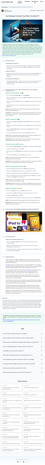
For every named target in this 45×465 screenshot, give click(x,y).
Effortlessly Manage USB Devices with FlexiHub (32, 415)
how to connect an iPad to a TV (9, 55)
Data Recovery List (35, 2)
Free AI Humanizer (19, 2)
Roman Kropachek (8, 11)
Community (27, 1)
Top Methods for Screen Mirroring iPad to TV (32, 408)
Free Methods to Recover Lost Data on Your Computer (11, 415)
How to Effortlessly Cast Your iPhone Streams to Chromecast (10, 450)
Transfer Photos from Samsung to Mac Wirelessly (11, 422)
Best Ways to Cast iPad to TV (30, 394)
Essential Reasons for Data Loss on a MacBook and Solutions (10, 430)
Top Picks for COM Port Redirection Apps (33, 443)
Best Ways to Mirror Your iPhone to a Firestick (32, 437)
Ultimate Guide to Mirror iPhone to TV (32, 400)
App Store (27, 95)
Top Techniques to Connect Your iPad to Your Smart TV (26, 209)
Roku (12, 275)
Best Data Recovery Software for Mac (10, 443)
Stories (41, 1)
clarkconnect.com (7, 2)
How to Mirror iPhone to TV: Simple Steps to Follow (11, 401)
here (9, 51)
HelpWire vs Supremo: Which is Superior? (11, 394)
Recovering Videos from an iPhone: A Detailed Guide (32, 430)
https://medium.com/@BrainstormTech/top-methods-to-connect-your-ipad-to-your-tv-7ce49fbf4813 (21, 320)
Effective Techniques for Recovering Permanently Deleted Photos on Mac (10, 437)
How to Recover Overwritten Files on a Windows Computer (11, 388)
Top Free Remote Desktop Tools (31, 387)
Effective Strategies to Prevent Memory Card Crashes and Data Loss (33, 450)
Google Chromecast (30, 269)
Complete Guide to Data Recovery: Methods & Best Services (31, 422)
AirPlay (9, 264)
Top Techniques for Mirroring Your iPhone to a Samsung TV (11, 408)
